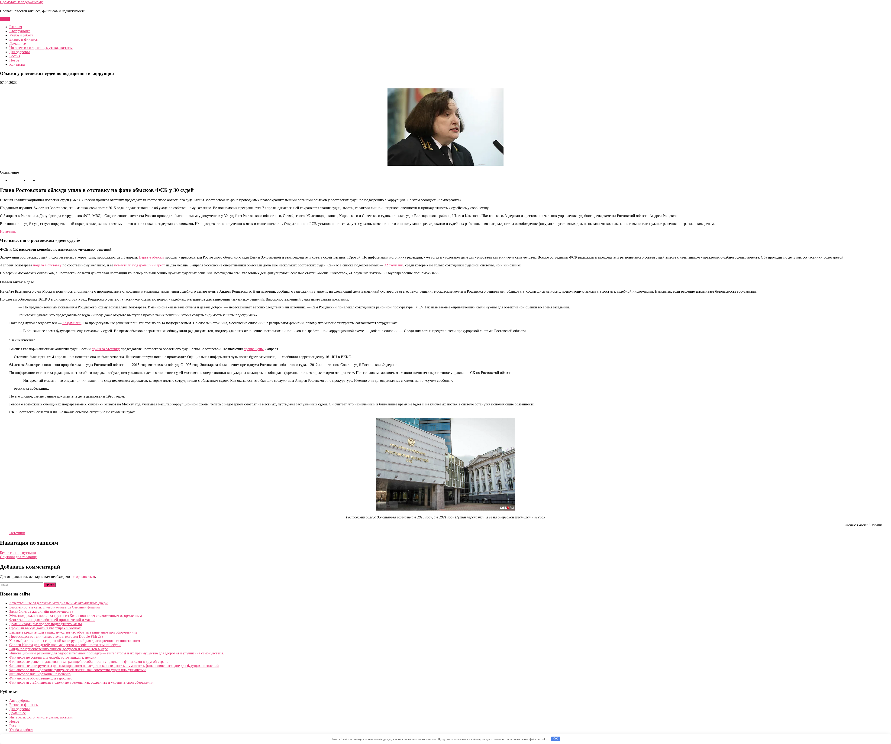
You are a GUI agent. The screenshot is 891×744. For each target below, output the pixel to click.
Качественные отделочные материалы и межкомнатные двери (58, 603)
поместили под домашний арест (139, 265)
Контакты (17, 64)
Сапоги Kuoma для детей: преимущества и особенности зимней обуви (65, 645)
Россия (14, 56)
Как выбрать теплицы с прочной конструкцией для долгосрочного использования (74, 641)
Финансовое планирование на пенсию (40, 674)
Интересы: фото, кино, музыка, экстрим (41, 48)
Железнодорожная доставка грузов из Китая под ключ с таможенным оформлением (75, 616)
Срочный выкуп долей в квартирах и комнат (45, 628)
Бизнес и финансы (24, 39)
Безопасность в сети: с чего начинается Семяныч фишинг (54, 607)
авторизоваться (83, 577)
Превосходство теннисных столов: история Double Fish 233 (56, 636)
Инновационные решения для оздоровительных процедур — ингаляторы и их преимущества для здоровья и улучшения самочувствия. (116, 653)
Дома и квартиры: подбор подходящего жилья (45, 624)
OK (555, 739)
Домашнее (17, 43)
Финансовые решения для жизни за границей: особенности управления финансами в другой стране (88, 661)
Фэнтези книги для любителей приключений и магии (52, 620)
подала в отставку (47, 265)
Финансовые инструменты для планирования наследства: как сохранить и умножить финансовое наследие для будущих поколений (114, 666)
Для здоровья (19, 52)
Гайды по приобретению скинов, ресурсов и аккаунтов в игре (58, 649)
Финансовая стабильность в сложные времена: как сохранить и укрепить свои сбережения (81, 682)
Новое (14, 60)
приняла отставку (106, 349)
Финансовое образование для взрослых (40, 678)
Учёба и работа (21, 35)
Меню (5, 19)
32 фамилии (393, 265)
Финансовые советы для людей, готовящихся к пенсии (53, 657)
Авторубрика (19, 31)
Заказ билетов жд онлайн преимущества (41, 611)
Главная (15, 27)
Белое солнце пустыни (18, 553)
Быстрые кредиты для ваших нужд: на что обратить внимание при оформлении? (73, 632)
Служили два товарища (18, 557)
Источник (8, 231)
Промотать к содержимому (21, 2)
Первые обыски (151, 257)
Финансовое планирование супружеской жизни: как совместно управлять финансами (77, 670)
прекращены (254, 349)
